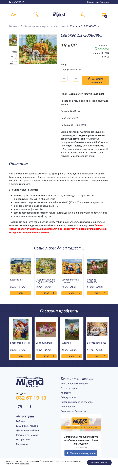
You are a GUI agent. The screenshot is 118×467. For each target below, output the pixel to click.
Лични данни (68, 406)
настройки (24, 464)
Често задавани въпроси (74, 383)
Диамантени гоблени (27, 430)
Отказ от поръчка (70, 388)
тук (84, 125)
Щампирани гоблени (27, 425)
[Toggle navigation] (14, 14)
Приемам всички (99, 462)
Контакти (66, 392)
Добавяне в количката (96, 80)
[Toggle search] (36, 15)
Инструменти (23, 439)
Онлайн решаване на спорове (77, 402)
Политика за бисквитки (73, 411)
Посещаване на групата (83, 453)
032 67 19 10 (18, 2)
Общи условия (68, 397)
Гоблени (20, 421)
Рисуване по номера (27, 435)
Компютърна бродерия (98, 2)
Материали (22, 444)
